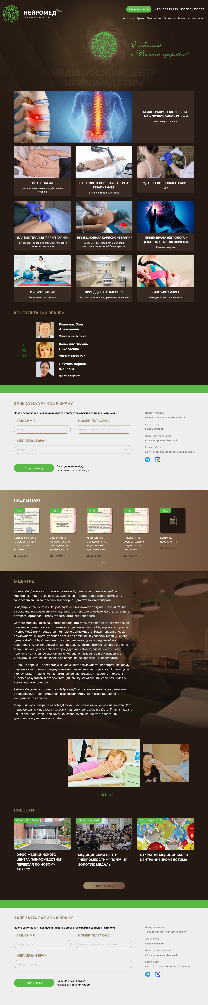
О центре (170, 18)
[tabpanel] (104, 762)
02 (111, 795)
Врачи (140, 18)
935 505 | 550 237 (192, 9)
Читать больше (104, 885)
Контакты (198, 18)
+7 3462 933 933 (166, 9)
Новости (183, 18)
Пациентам (154, 18)
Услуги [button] (127, 18)
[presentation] (102, 562)
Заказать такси (139, 9)
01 (104, 795)
